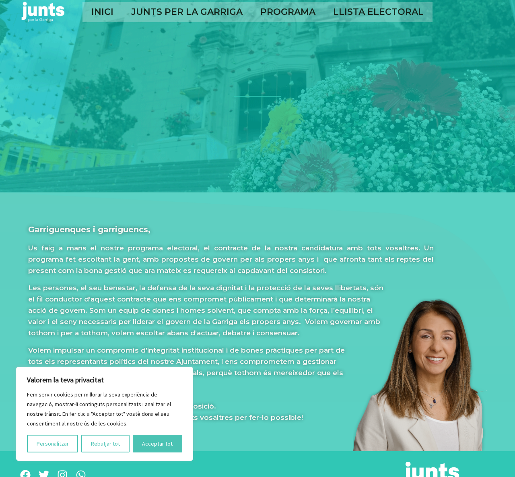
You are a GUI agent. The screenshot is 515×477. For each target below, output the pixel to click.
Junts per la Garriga (187, 11)
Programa (287, 11)
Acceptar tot (157, 443)
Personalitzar (53, 443)
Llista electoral (378, 11)
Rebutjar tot (105, 443)
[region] (104, 414)
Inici (102, 11)
